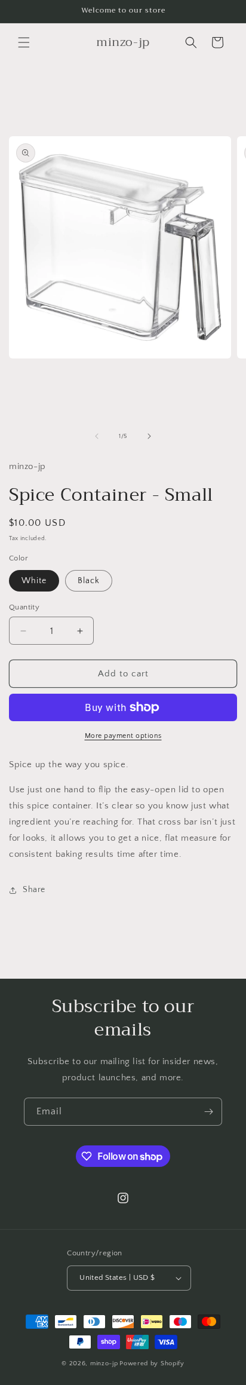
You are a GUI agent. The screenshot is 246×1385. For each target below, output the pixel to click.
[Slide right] (149, 436)
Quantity (24, 607)
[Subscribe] (208, 1112)
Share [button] (34, 889)
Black (89, 581)
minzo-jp (104, 1363)
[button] (24, 42)
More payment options (123, 736)
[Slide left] (97, 436)
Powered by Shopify (151, 1363)
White (34, 581)
